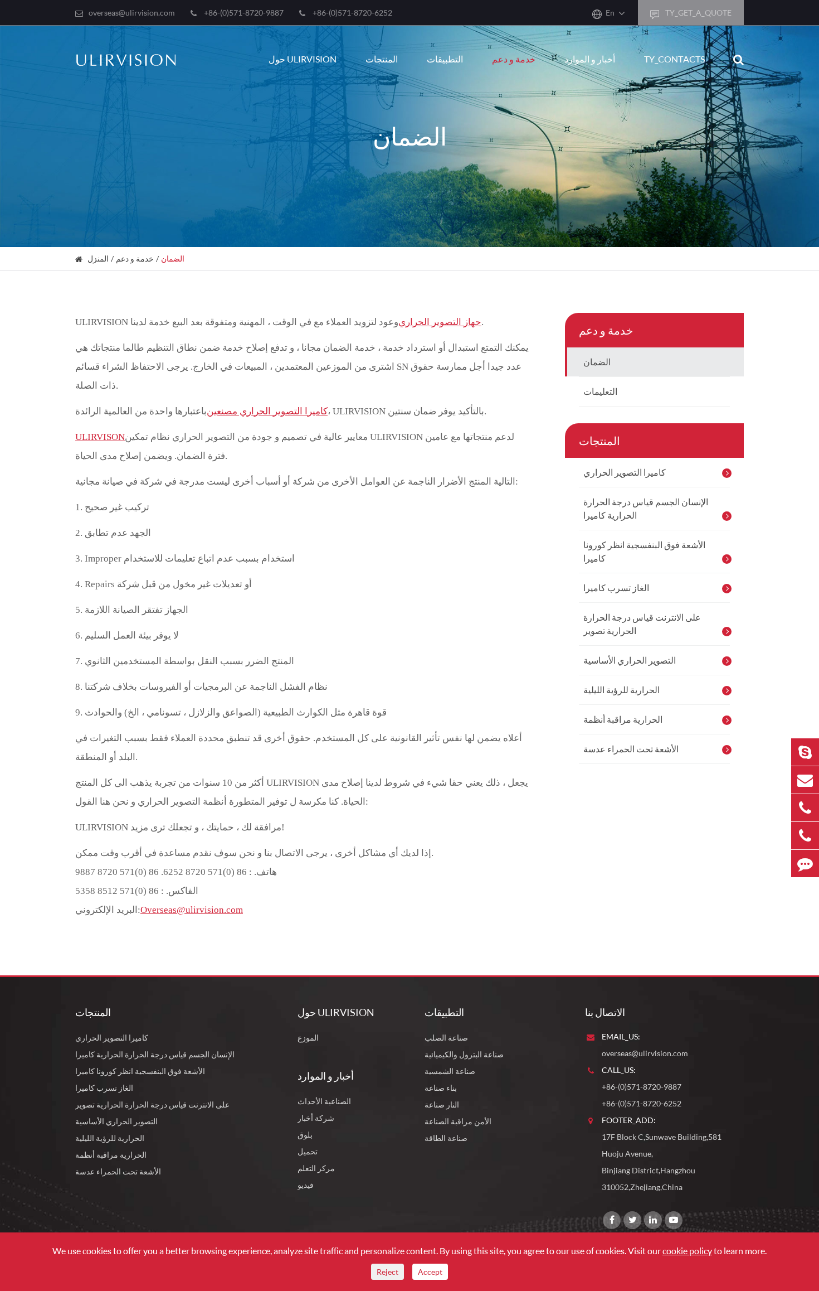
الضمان (172, 258)
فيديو (306, 1185)
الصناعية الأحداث (324, 1101)
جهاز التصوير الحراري (439, 322)
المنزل (98, 258)
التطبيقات (445, 59)
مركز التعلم (316, 1168)
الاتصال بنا (605, 1012)
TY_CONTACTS (674, 59)
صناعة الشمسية (450, 1071)
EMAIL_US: (621, 1036)
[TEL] (805, 807)
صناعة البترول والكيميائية (464, 1054)
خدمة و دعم (513, 59)
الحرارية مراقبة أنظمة (622, 719)
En (610, 12)
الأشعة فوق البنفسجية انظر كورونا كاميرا (644, 551)
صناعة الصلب (446, 1037)
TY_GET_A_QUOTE (698, 12)
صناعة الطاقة (446, 1138)
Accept (430, 1272)
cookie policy (687, 1250)
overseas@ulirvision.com (132, 12)
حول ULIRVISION (303, 59)
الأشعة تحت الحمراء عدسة (631, 748)
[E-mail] (805, 780)
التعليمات (600, 391)
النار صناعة (442, 1104)
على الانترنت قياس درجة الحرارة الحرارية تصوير (642, 624)
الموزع (308, 1037)
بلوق (305, 1134)
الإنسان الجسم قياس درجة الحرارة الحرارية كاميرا (645, 508)
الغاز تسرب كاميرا (616, 587)
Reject (387, 1272)
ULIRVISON (100, 437)
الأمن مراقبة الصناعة (458, 1121)
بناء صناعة (441, 1087)
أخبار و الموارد (589, 59)
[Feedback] (805, 863)
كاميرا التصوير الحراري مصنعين (267, 411)
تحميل (308, 1151)
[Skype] (805, 752)
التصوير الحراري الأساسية (629, 660)
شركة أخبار (316, 1118)
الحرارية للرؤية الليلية (621, 689)
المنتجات (381, 59)
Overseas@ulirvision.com (191, 910)
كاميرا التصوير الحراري (624, 472)
